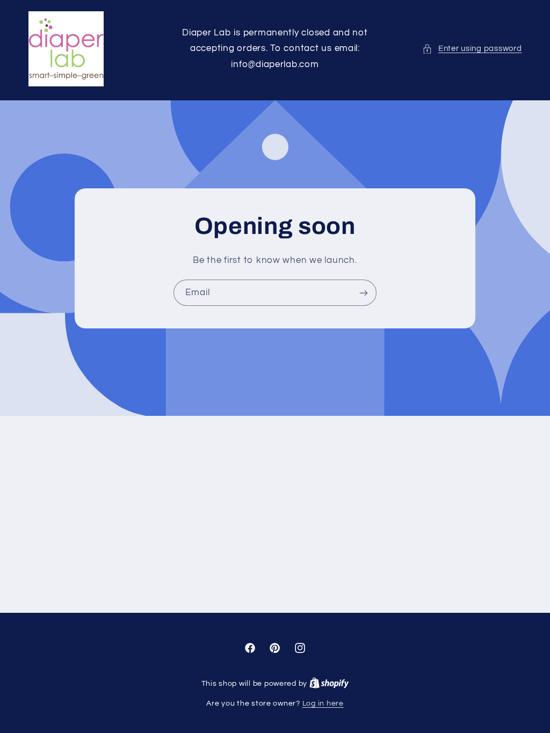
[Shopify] (329, 683)
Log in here (323, 703)
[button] (472, 49)
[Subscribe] (363, 293)
